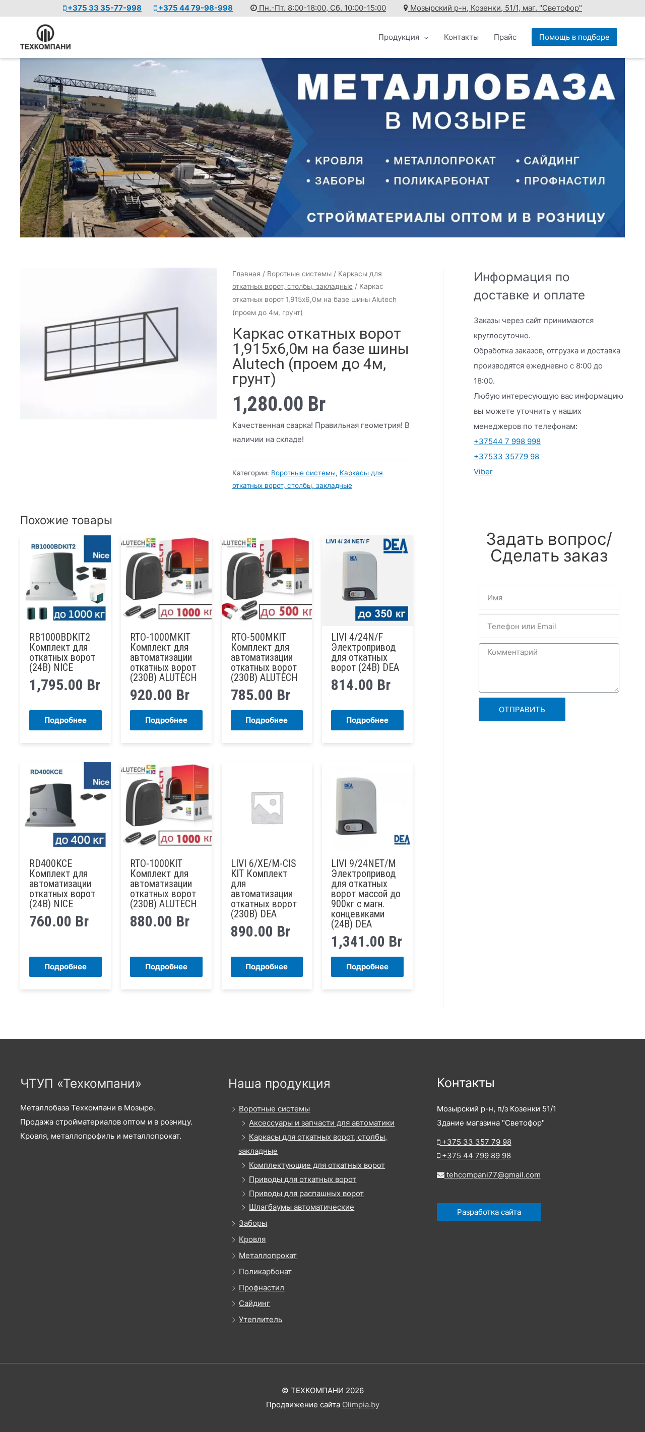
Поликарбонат (265, 1271)
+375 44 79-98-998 (195, 8)
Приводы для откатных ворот (302, 1179)
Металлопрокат (268, 1255)
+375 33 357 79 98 (475, 1142)
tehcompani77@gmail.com (492, 1174)
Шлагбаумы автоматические (301, 1207)
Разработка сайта (489, 1212)
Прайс (505, 37)
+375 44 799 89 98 (475, 1155)
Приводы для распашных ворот (306, 1193)
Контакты (461, 37)
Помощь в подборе (574, 37)
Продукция (398, 37)
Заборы (253, 1223)
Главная (246, 274)
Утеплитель (260, 1319)
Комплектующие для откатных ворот (317, 1165)
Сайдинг (254, 1303)
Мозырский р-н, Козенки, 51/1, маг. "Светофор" (495, 8)
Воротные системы (299, 274)
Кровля (252, 1239)
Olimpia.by (360, 1404)
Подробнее (65, 720)
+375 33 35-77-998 (104, 8)
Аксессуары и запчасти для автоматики (322, 1123)
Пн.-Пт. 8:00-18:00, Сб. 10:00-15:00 (321, 8)
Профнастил (261, 1287)
